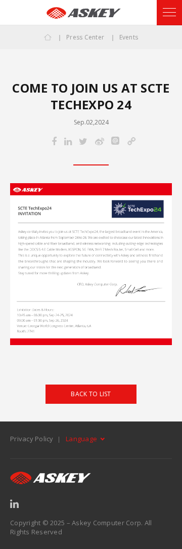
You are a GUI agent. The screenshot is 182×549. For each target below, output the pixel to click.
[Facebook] (54, 142)
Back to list (91, 394)
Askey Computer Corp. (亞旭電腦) (83, 13)
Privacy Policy (32, 438)
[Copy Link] (131, 142)
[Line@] (115, 142)
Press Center (85, 37)
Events (129, 37)
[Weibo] (99, 142)
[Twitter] (83, 142)
